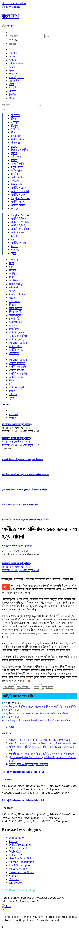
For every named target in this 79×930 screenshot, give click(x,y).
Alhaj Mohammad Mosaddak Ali (23, 771)
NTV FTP (15, 855)
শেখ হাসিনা (8, 687)
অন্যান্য (13, 73)
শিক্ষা (13, 132)
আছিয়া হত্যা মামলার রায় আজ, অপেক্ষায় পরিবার (21, 504)
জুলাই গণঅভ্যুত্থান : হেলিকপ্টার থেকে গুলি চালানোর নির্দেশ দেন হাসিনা (36, 720)
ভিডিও (14, 235)
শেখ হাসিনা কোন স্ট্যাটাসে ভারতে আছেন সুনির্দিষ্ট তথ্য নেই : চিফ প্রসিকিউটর (39, 706)
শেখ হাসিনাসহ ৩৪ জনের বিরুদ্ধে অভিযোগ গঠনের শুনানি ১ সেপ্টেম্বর (35, 713)
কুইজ (13, 253)
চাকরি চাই (16, 174)
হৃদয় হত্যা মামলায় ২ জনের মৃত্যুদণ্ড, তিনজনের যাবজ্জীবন (24, 489)
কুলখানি (12, 87)
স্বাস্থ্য (14, 146)
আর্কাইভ (15, 249)
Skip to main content (14, 3)
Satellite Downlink (20, 858)
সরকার (12, 56)
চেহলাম (12, 91)
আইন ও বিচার (16, 63)
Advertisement (18, 848)
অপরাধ (12, 60)
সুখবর (11, 70)
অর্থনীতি (15, 129)
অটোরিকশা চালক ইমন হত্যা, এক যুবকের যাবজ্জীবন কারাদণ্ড (25, 474)
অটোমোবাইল (17, 177)
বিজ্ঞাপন (14, 246)
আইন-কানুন (16, 170)
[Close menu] (3, 109)
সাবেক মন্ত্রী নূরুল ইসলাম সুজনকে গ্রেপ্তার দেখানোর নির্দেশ (25, 519)
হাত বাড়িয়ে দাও (16, 77)
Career (13, 841)
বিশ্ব (13, 118)
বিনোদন (14, 125)
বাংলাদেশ (10, 15)
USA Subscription (20, 865)
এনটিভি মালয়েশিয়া (20, 191)
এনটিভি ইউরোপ (18, 187)
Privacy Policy (18, 868)
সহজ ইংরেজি (17, 163)
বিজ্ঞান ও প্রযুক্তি (19, 149)
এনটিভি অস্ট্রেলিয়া (20, 222)
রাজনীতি (13, 53)
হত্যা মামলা (47, 687)
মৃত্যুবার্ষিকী (14, 80)
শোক (11, 84)
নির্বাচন (14, 160)
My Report (15, 882)
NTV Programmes (20, 844)
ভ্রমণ (14, 153)
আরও (12, 727)
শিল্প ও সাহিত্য (18, 139)
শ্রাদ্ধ (12, 98)
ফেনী (36, 687)
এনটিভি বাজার (17, 201)
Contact (14, 875)
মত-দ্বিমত (16, 135)
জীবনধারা (15, 142)
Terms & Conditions (21, 872)
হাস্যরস (15, 180)
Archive (14, 879)
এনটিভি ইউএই (18, 194)
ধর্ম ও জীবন (16, 156)
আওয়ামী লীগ (23, 687)
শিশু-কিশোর (16, 184)
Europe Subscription (21, 861)
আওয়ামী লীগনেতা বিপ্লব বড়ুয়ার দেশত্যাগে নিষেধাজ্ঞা (22, 459)
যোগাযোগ (16, 208)
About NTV (16, 837)
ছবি (12, 239)
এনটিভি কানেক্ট (18, 205)
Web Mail (15, 851)
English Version (20, 198)
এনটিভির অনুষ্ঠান (19, 242)
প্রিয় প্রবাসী (17, 167)
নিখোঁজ (12, 94)
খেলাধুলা (15, 122)
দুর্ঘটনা (12, 66)
